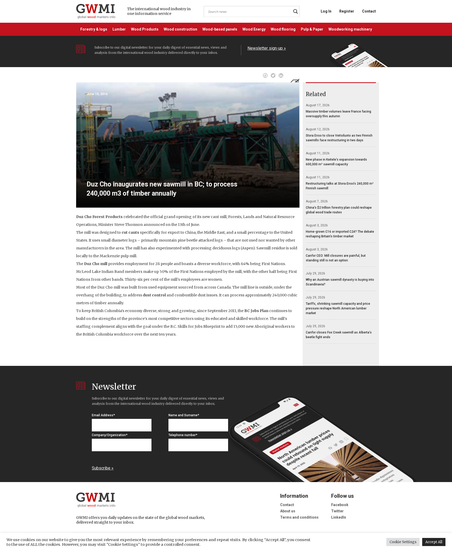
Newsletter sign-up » (266, 48)
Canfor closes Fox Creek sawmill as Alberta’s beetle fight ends (339, 335)
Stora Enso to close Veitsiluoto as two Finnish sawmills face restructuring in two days (339, 138)
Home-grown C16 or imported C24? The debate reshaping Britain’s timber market (340, 234)
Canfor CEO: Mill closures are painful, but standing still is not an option (336, 258)
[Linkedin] (281, 75)
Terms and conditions (299, 517)
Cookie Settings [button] (402, 542)
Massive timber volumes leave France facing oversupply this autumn (338, 114)
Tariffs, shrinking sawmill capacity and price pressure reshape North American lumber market (338, 308)
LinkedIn (338, 517)
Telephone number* (182, 435)
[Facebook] (265, 75)
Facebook (339, 505)
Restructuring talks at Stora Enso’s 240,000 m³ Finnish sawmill (340, 186)
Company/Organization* (109, 435)
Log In (326, 11)
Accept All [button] (433, 542)
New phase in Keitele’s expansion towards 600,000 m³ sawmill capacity (336, 162)
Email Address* (103, 415)
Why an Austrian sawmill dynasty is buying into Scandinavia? (340, 282)
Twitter (337, 511)
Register (346, 11)
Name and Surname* (183, 415)
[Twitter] (273, 75)
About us (287, 511)
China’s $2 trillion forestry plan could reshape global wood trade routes (339, 210)
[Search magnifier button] (295, 11)
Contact (369, 11)
